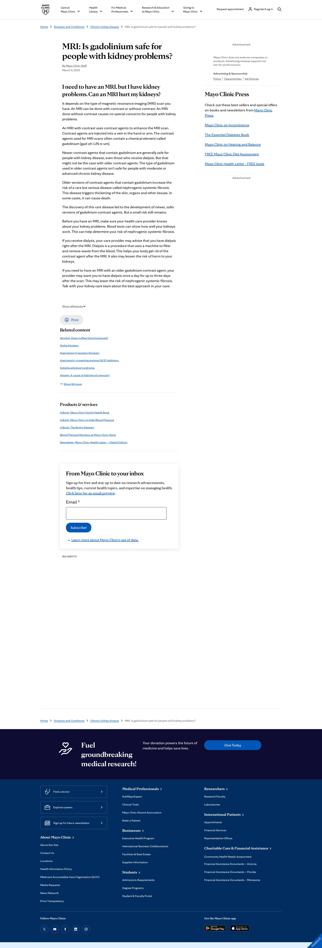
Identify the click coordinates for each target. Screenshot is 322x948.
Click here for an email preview (90, 493)
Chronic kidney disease (104, 27)
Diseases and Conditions (69, 27)
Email (73, 502)
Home (44, 27)
